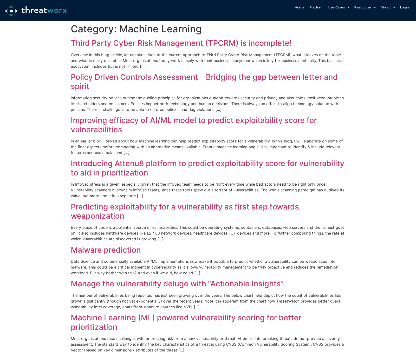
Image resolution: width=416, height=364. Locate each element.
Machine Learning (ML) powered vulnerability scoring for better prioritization (186, 322)
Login (404, 7)
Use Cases (336, 7)
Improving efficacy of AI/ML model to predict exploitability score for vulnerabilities (194, 124)
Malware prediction (106, 250)
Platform (316, 7)
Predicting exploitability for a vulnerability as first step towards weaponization (185, 211)
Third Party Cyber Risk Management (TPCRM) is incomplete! (181, 43)
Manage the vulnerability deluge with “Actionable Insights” (177, 283)
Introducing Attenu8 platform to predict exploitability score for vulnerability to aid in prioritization (207, 168)
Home (299, 7)
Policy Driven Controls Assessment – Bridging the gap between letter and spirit (204, 81)
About (386, 7)
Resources (362, 7)
